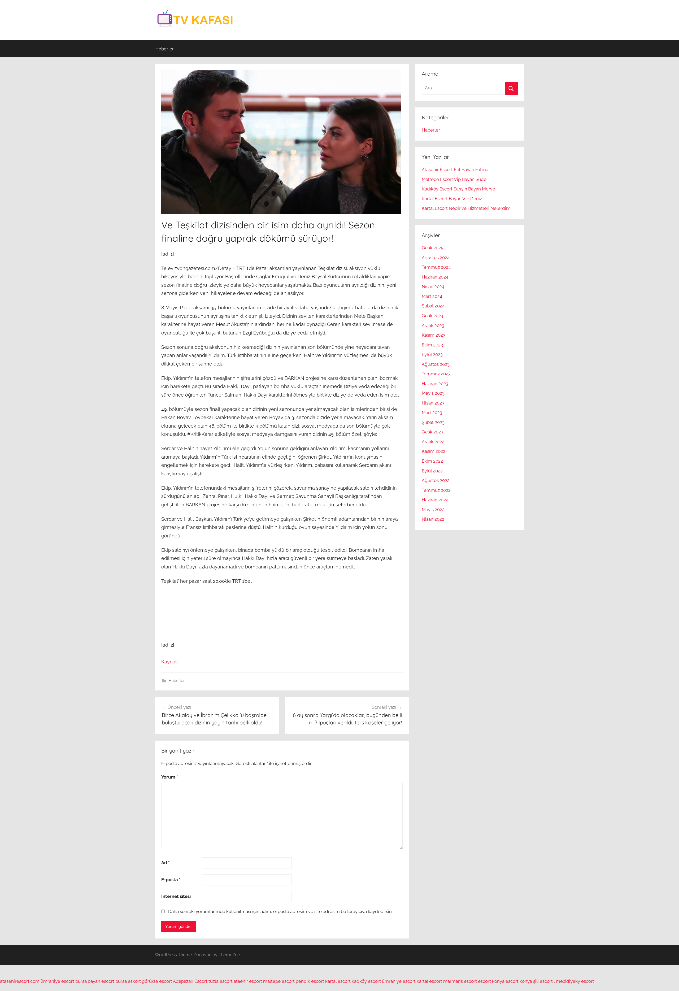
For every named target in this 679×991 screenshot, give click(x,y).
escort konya (491, 981)
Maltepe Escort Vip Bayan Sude (454, 179)
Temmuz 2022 (436, 490)
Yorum (169, 777)
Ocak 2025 (432, 247)
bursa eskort (128, 981)
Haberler (164, 48)
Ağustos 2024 (436, 257)
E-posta (171, 879)
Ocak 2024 (432, 315)
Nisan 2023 (433, 403)
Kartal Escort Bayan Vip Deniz (452, 198)
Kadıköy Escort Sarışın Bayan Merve (458, 189)
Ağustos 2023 (436, 364)
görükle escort (157, 981)
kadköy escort (366, 981)
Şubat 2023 (433, 422)
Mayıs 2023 (433, 393)
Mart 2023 (432, 412)
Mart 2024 (432, 296)
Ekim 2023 (432, 344)
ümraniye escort (57, 981)
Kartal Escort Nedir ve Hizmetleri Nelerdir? (466, 208)
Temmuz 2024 (436, 267)
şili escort (543, 981)
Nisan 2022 (433, 519)
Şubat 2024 (433, 305)
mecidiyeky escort (575, 981)
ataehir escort (248, 981)
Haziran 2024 (435, 277)
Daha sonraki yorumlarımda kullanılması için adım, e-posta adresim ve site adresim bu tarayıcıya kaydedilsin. (280, 911)
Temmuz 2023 (436, 373)
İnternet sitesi (176, 896)
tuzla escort (220, 981)
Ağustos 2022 (436, 480)
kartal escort (338, 981)
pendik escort (310, 981)
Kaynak (169, 661)
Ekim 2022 (432, 461)
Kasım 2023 (433, 335)
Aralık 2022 (433, 441)
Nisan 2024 (433, 286)
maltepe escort (279, 981)
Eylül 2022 (432, 470)
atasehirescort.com (20, 981)
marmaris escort (460, 981)
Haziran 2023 (435, 383)
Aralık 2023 (433, 325)
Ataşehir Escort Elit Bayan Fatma (455, 169)
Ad (165, 862)
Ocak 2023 (432, 431)
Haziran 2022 (435, 499)
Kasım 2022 (433, 451)
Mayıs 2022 (433, 509)
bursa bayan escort (94, 981)
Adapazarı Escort (190, 981)
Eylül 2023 (432, 354)
